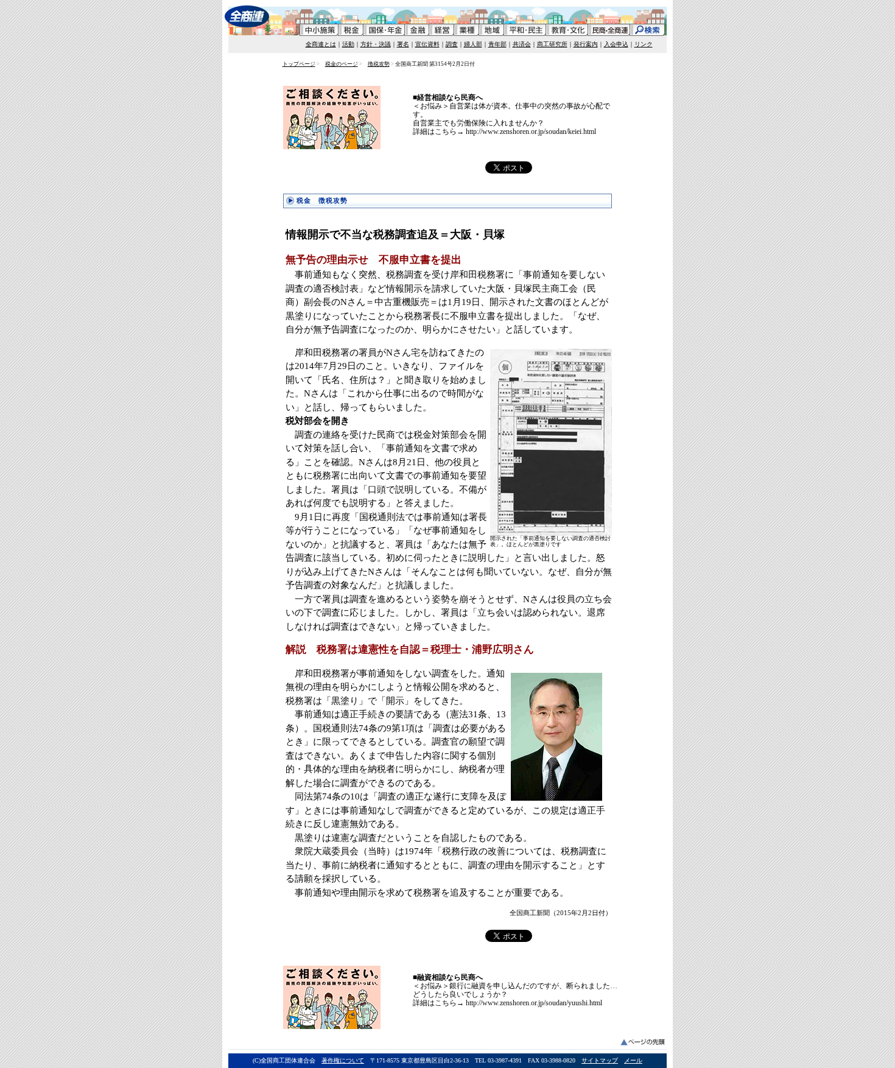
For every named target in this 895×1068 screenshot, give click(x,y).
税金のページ (341, 64)
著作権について (342, 1060)
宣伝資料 (427, 44)
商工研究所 (552, 44)
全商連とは (321, 44)
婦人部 (473, 44)
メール (633, 1060)
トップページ (299, 64)
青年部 (497, 44)
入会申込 (616, 44)
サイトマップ (599, 1060)
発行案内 (586, 44)
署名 (403, 44)
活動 (348, 44)
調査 (452, 44)
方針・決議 (375, 44)
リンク (643, 44)
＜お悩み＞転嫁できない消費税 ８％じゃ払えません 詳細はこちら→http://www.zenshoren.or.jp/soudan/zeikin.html (505, 106)
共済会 (522, 44)
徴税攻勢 (379, 64)
